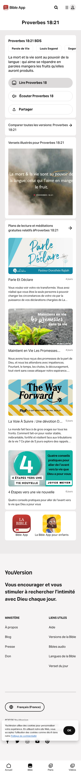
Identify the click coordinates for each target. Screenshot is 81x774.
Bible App (22, 534)
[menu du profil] (70, 7)
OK (69, 730)
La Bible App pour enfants (52, 534)
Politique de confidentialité (24, 735)
